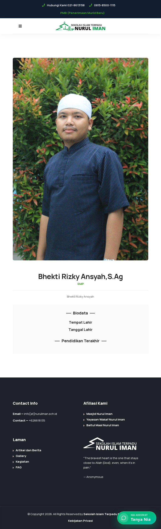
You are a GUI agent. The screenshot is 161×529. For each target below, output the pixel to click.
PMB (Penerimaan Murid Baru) (82, 13)
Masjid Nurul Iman (99, 414)
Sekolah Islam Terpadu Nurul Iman (108, 514)
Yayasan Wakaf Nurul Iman (105, 419)
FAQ (19, 467)
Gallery (21, 456)
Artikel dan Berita (28, 450)
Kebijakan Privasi (80, 521)
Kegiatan (22, 461)
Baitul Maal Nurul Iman (102, 425)
